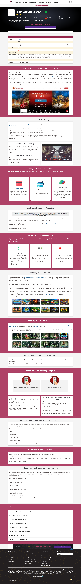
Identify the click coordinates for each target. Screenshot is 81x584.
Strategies (56, 2)
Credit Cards (19, 189)
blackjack (36, 326)
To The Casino (40, 27)
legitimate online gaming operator (53, 223)
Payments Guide (32, 2)
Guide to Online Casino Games (30, 559)
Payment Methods (12, 557)
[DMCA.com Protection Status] (46, 576)
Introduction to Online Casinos (30, 553)
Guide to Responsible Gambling (47, 557)
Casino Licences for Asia (46, 559)
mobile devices (53, 76)
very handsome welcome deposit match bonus (26, 124)
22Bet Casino (10, 555)
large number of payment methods (26, 174)
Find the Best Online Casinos (30, 561)
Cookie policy (43, 561)
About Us (43, 553)
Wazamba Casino (11, 561)
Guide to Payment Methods (30, 557)
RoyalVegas (20, 39)
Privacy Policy (44, 563)
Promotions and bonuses (15, 436)
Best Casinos (48, 2)
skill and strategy (47, 294)
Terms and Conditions (45, 565)
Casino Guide (18, 2)
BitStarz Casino (11, 553)
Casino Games (41, 2)
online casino (21, 238)
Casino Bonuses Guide (29, 555)
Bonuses (25, 2)
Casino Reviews (37, 5)
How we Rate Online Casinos (47, 555)
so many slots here (24, 287)
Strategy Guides (27, 563)
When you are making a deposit (14, 171)
